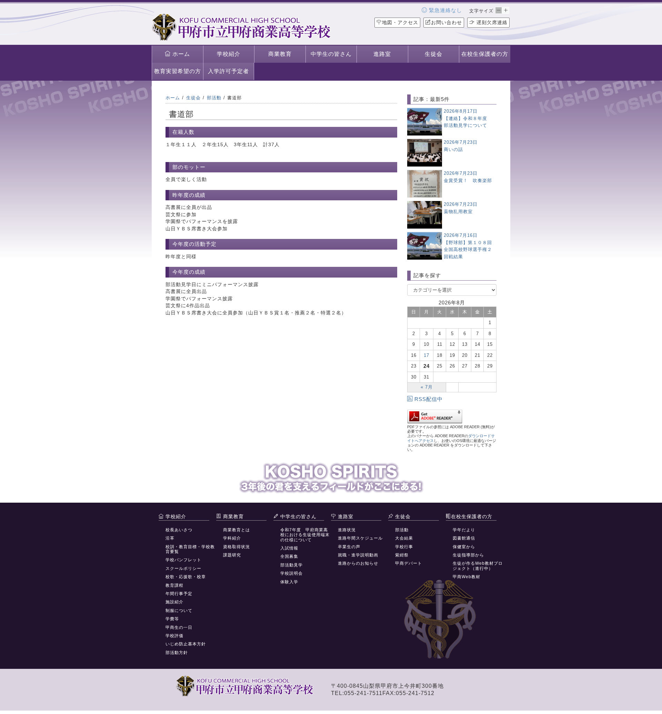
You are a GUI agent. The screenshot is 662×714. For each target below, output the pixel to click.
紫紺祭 (402, 555)
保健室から (464, 546)
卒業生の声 (349, 546)
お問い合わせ (446, 22)
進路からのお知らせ (358, 563)
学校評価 (174, 635)
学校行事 (404, 546)
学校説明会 (291, 573)
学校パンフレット (183, 559)
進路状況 (347, 529)
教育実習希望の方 (177, 71)
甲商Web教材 (466, 576)
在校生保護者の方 (484, 54)
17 (426, 355)
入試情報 (289, 548)
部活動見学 (291, 565)
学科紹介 (232, 538)
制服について (179, 610)
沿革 (170, 538)
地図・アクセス (400, 22)
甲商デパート (408, 563)
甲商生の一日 (179, 627)
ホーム (180, 54)
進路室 (382, 54)
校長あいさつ (179, 529)
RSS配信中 (428, 399)
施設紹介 (174, 602)
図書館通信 (464, 538)
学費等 (172, 618)
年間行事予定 (179, 593)
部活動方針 (177, 652)
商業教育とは (236, 529)
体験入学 (289, 582)
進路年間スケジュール (360, 538)
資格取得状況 (236, 546)
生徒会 (433, 54)
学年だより (464, 529)
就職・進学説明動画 (358, 555)
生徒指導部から (468, 555)
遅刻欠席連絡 (491, 22)
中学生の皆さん (331, 54)
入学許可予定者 (228, 71)
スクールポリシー (183, 568)
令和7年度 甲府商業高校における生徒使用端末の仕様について (305, 534)
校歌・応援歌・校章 (186, 576)
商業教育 (280, 54)
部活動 (402, 529)
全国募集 (289, 556)
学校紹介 (228, 54)
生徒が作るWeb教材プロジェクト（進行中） (478, 566)
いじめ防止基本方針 (186, 644)
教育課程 (174, 585)
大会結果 (404, 538)
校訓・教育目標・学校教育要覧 (190, 549)
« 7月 (427, 387)
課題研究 (232, 555)
